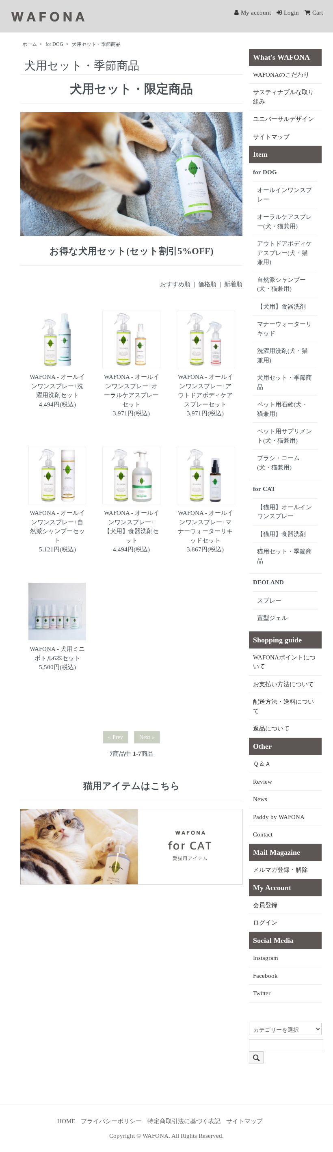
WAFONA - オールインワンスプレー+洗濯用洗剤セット (57, 386)
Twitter (261, 993)
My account (256, 12)
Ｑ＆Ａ (262, 764)
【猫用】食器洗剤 (281, 534)
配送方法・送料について (283, 706)
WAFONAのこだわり (281, 74)
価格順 (207, 284)
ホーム (29, 44)
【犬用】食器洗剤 (281, 306)
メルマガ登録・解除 (280, 870)
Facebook (265, 976)
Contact (262, 834)
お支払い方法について (283, 684)
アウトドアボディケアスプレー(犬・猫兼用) (284, 252)
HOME (66, 1121)
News (260, 799)
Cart (317, 12)
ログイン (265, 922)
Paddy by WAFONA (279, 817)
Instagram (265, 958)
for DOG (54, 44)
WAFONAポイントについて (284, 662)
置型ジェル (272, 618)
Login (291, 12)
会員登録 (265, 905)
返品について (271, 728)
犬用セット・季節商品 (96, 44)
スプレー (269, 600)
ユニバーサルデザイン (283, 119)
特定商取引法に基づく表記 (184, 1121)
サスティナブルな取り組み (283, 97)
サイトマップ (271, 137)
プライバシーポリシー (111, 1121)
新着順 (233, 284)
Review (262, 781)
